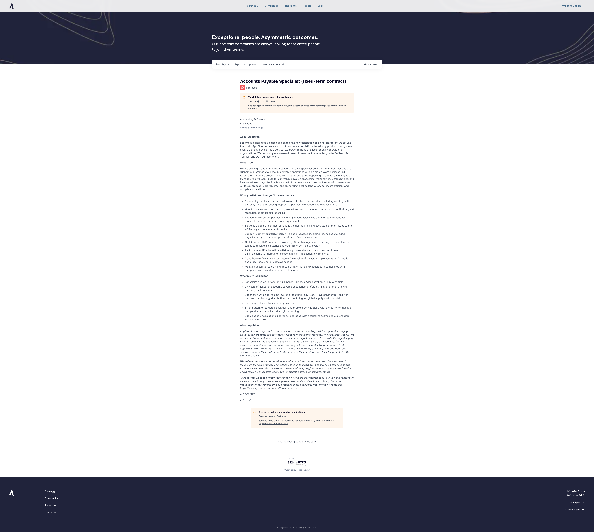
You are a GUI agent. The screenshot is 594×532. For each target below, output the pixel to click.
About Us (50, 512)
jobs (222, 64)
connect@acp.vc (576, 502)
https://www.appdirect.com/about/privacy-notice (269, 388)
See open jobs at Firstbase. (262, 101)
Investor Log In (571, 6)
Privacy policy (290, 470)
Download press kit (575, 509)
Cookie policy (304, 470)
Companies (51, 498)
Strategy (50, 491)
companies (245, 64)
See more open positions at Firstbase (297, 441)
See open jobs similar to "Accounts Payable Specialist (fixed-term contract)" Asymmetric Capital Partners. (297, 107)
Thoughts (50, 505)
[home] (11, 5)
